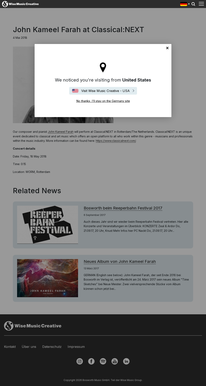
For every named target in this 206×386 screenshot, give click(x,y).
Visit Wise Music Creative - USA (105, 91)
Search (193, 4)
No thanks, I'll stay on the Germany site (167, 48)
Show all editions (185, 4)
